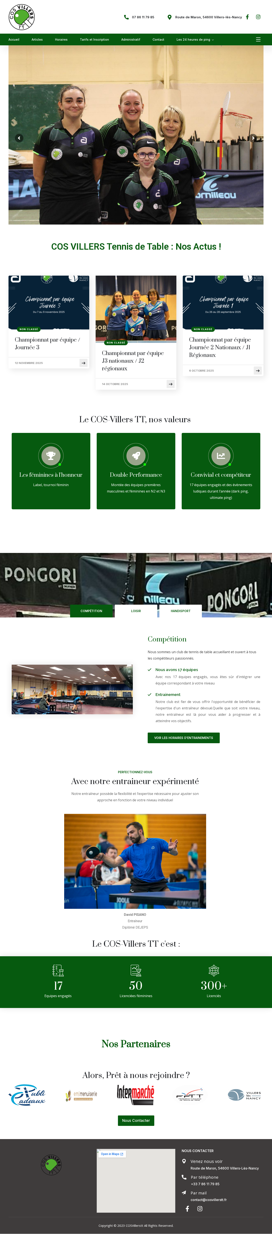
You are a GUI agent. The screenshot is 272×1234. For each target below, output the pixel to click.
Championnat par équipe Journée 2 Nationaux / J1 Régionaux (220, 347)
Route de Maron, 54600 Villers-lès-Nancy (208, 17)
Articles (37, 39)
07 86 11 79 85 (143, 17)
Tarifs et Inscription (94, 39)
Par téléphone (204, 1177)
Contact (158, 39)
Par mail (199, 1193)
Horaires (61, 39)
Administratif (130, 39)
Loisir (136, 611)
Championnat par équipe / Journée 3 (47, 343)
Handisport (181, 611)
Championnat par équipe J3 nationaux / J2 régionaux (133, 361)
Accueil (13, 39)
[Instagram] (258, 16)
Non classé (29, 329)
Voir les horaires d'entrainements (183, 738)
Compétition (91, 611)
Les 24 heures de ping (193, 39)
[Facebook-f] (247, 16)
